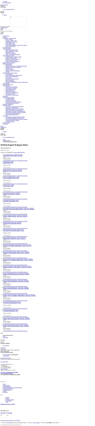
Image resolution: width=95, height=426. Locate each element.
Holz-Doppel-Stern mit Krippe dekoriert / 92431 (13, 230)
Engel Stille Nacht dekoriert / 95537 (11, 201)
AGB (4, 384)
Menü (2, 33)
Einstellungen (3, 127)
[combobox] (6, 31)
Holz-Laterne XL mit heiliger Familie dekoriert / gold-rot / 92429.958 (18, 260)
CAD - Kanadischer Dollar (8, 9)
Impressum (5, 392)
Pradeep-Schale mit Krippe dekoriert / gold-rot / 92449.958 (16, 326)
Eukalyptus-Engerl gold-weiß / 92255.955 (12, 223)
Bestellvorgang (6, 385)
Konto (2, 126)
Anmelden (5, 1)
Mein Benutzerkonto (10, 399)
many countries (37, 422)
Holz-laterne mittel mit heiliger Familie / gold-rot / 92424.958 (16, 253)
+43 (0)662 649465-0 (5, 366)
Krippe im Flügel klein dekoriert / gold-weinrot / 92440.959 (16, 288)
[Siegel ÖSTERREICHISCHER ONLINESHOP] (7, 420)
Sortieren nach (3, 152)
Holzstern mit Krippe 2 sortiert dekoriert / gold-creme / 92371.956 (17, 267)
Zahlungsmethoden (7, 386)
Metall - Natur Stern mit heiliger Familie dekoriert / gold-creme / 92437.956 (19, 295)
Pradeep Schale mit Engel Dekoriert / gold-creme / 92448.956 (16, 319)
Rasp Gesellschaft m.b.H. (4, 361)
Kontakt (7, 398)
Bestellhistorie (8, 400)
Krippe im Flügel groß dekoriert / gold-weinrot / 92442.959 (16, 281)
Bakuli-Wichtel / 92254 (8, 163)
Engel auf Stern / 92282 (8, 186)
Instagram (3, 412)
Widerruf (5, 391)
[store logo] (18, 26)
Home (4, 139)
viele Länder (9, 422)
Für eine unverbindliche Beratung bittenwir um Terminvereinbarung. (9, 373)
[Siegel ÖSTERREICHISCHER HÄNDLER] (17, 420)
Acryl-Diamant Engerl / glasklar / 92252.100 (12, 155)
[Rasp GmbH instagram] (3, 418)
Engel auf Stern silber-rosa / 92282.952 (11, 194)
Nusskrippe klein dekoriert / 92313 (10, 311)
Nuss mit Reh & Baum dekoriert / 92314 (12, 302)
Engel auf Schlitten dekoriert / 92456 (11, 178)
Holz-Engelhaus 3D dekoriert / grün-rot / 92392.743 (14, 238)
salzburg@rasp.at (4, 369)
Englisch (5, 14)
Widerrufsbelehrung (7, 389)
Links (7, 402)
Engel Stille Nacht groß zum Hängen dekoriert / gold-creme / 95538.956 (18, 209)
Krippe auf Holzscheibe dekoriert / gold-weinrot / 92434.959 (16, 274)
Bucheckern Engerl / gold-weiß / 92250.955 (12, 171)
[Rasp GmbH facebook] (9, 418)
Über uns (7, 397)
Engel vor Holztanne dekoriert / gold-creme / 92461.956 (15, 216)
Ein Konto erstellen (7, 2)
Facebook (10, 412)
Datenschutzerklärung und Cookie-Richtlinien (12, 387)
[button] (9, 160)
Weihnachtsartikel (6, 140)
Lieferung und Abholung (8, 388)
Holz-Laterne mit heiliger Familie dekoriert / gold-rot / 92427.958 (17, 245)
